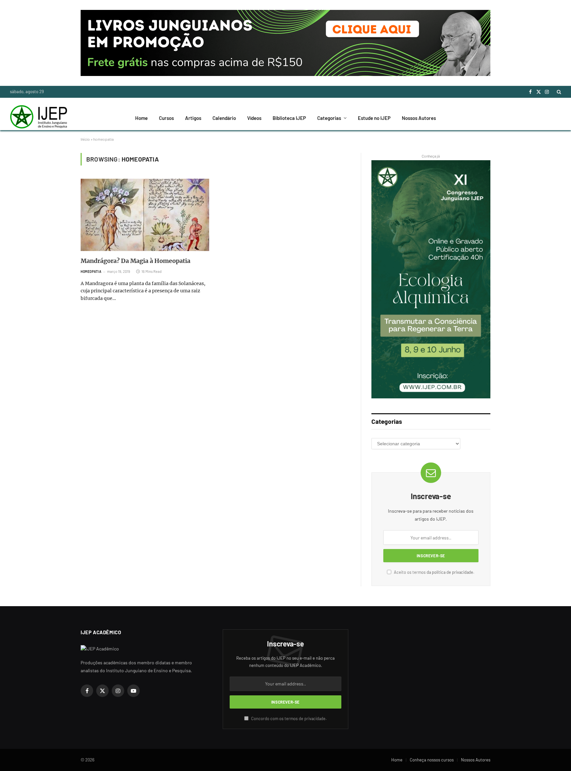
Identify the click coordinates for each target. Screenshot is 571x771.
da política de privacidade (450, 572)
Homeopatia (91, 272)
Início (85, 139)
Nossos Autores (419, 118)
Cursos (166, 118)
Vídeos (254, 118)
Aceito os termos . (434, 572)
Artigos (193, 118)
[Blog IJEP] (38, 118)
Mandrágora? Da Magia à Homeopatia (135, 261)
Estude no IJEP (374, 118)
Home (141, 118)
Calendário (224, 118)
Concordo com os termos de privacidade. (288, 718)
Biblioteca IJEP (289, 118)
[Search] (558, 92)
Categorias (329, 118)
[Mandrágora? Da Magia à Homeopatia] (145, 215)
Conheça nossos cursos (432, 759)
